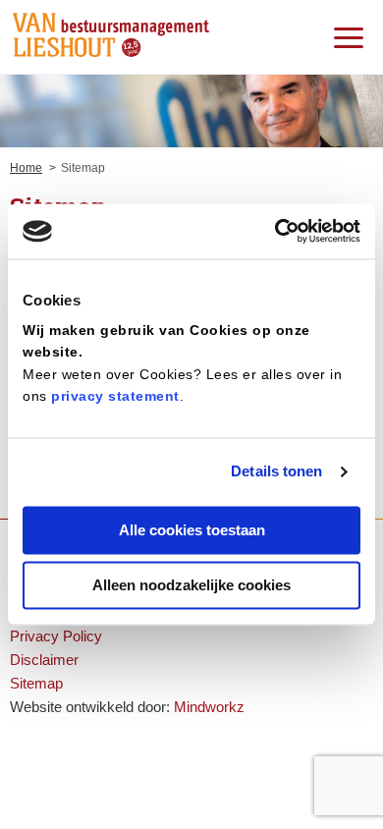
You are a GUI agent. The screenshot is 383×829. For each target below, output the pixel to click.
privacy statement (115, 397)
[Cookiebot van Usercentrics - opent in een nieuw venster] (275, 231)
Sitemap (36, 683)
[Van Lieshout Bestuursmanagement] (111, 36)
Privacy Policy (56, 636)
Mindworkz (209, 706)
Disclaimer (44, 659)
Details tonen (276, 472)
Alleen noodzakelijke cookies (191, 586)
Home (26, 168)
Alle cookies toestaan (192, 530)
